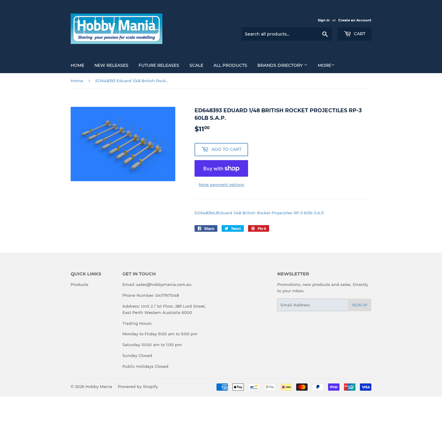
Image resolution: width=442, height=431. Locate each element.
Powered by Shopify (138, 386)
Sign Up (359, 305)
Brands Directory (280, 65)
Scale (196, 65)
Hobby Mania (98, 386)
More (324, 65)
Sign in (324, 20)
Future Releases (159, 65)
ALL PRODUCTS (230, 65)
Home (77, 65)
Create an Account (354, 20)
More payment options (221, 184)
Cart (359, 33)
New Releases (111, 65)
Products (79, 284)
